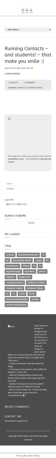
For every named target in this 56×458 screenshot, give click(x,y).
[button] (12, 204)
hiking (26, 265)
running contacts (17, 87)
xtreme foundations (16, 304)
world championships (16, 299)
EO (47, 260)
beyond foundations (28, 254)
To (14, 293)
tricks (32, 293)
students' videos (34, 87)
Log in (9, 183)
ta (7, 293)
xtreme (35, 299)
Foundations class (16, 159)
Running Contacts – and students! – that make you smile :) (28, 55)
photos (42, 271)
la (34, 265)
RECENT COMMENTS (17, 406)
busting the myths (22, 260)
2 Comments (29, 82)
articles (10, 254)
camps (38, 260)
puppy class (25, 277)
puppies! (10, 277)
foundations (12, 265)
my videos (30, 271)
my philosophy (13, 271)
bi (43, 254)
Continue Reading (12, 73)
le (40, 265)
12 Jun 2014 (13, 82)
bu (7, 260)
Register (10, 188)
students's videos (36, 282)
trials (22, 293)
